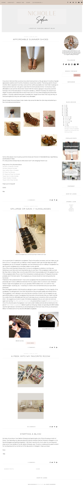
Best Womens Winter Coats (71, 152)
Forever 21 (71, 210)
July (66, 124)
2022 (64, 105)
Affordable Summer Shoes (30, 39)
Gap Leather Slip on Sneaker (11, 170)
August (66, 122)
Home (4, 2)
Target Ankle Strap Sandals (10, 180)
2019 (64, 109)
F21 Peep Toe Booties (9, 172)
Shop (28, 2)
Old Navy (71, 208)
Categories (37, 2)
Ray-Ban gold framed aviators (21, 301)
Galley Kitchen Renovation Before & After (71, 172)
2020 (64, 108)
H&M (71, 207)
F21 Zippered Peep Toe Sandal (11, 174)
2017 (64, 112)
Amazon (71, 205)
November (67, 118)
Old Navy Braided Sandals (10, 168)
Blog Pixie (40, 484)
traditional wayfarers (52, 301)
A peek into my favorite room (30, 356)
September (68, 121)
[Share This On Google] (57, 200)
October (67, 119)
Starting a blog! (30, 434)
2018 (64, 111)
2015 (64, 115)
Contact (11, 2)
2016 (64, 114)
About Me (20, 2)
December (67, 116)
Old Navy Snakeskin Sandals (11, 166)
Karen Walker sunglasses (13, 305)
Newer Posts (9, 469)
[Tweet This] (52, 200)
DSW (71, 206)
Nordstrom (71, 209)
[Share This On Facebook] (50, 200)
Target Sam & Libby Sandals (10, 176)
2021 (64, 106)
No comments (31, 426)
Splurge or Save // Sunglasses (30, 209)
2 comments (31, 200)
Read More (30, 343)
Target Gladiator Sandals (9, 178)
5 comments (31, 462)
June (66, 125)
